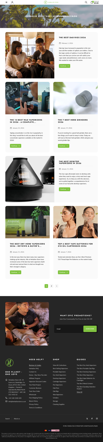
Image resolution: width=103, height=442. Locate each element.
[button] (6, 2)
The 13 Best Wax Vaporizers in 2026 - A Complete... (26, 121)
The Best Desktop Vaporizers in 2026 (70, 162)
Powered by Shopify (93, 426)
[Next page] (57, 286)
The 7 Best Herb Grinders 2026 (73, 121)
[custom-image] (9, 366)
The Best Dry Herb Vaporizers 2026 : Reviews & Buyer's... (27, 245)
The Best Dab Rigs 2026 (72, 37)
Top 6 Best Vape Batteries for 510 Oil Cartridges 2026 (75, 245)
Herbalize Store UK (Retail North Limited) (77, 426)
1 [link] (46, 286)
